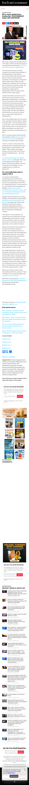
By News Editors (16, 617)
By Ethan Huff (15, 596)
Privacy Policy (11, 773)
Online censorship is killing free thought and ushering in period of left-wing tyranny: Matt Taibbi (17, 601)
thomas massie (6, 373)
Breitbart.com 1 (6, 339)
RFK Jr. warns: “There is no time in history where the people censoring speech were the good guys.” (14, 319)
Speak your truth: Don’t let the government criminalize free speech (17, 715)
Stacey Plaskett (19, 371)
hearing (4, 367)
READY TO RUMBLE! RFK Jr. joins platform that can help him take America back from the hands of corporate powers (15, 660)
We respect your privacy (20, 760)
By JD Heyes (15, 604)
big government (20, 360)
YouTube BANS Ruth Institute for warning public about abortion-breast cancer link (17, 645)
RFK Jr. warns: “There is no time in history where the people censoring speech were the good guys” (16, 709)
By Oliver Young (16, 663)
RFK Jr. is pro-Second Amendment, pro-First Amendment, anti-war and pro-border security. (13, 326)
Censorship (11, 362)
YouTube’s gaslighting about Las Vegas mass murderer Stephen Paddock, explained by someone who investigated (17, 723)
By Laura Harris (16, 631)
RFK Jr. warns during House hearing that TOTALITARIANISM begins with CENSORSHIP (16, 608)
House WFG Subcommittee (14, 367)
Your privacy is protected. (8, 400)
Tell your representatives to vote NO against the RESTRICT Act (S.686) (17, 739)
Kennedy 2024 (12, 369)
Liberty (19, 369)
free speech (13, 365)
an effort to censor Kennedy (10, 275)
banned (13, 360)
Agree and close (13, 776)
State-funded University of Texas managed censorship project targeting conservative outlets (17, 702)
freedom (19, 365)
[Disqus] (14, 483)
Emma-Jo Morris (11, 363)
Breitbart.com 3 (6, 345)
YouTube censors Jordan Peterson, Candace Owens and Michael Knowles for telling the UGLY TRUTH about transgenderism (17, 688)
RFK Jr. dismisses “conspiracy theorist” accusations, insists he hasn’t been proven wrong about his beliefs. (14, 312)
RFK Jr (23, 369)
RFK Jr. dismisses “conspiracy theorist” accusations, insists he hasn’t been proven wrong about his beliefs (17, 629)
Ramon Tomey (13, 20)
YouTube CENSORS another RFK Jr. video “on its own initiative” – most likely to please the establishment (16, 652)
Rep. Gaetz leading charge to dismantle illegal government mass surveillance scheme (16, 622)
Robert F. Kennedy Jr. (8, 371)
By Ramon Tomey (16, 611)
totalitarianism (15, 373)
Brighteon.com (6, 348)
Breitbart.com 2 (6, 342)
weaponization (12, 374)
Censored (5, 362)
